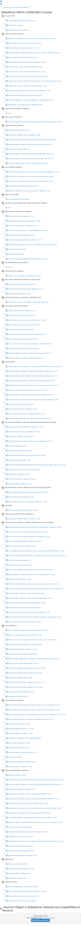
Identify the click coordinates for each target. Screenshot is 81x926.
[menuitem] (1, 5)
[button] (1, 2)
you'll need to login (48, 918)
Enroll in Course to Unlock (40, 920)
